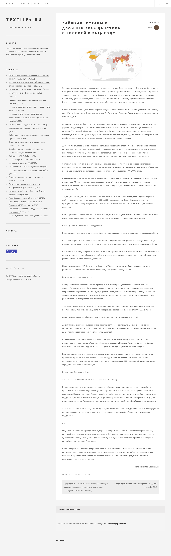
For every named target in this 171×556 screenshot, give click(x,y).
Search (158, 3)
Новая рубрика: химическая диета (24, 215)
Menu (167, 3)
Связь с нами (41, 4)
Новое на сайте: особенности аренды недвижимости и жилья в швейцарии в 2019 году (28, 117)
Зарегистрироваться (116, 523)
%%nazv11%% (15, 156)
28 (79, 474)
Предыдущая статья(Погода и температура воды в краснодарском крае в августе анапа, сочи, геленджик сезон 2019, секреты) (86, 487)
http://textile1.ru (151, 466)
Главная (8, 4)
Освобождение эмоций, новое (22, 198)
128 (89, 474)
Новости (24, 4)
